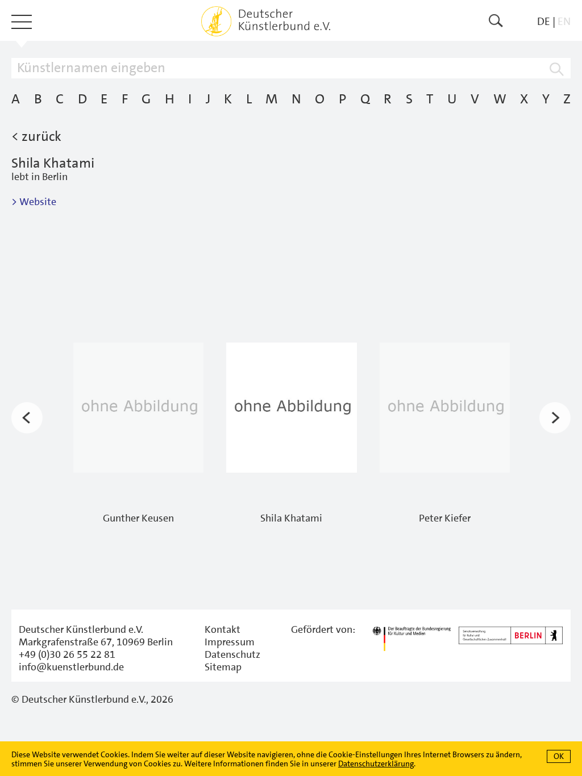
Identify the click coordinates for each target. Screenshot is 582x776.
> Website (33, 201)
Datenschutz (232, 654)
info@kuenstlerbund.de (71, 667)
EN (564, 21)
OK (559, 756)
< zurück (36, 136)
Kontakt (222, 629)
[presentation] (27, 418)
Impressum (230, 642)
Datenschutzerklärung (376, 763)
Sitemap (223, 667)
